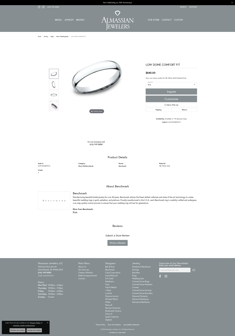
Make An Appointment (87, 275)
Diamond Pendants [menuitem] (140, 296)
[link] (53, 7)
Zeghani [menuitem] (108, 319)
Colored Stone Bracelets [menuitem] (142, 293)
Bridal (58, 19)
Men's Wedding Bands (62, 36)
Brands (80, 19)
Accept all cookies (34, 330)
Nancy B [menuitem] (108, 305)
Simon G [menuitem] (108, 313)
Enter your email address (170, 265)
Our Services (83, 269)
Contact (167, 19)
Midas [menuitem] (107, 302)
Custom (178, 19)
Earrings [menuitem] (135, 269)
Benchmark (122, 166)
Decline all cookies (17, 330)
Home (39, 36)
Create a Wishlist (85, 272)
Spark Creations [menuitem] (112, 316)
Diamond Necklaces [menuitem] (140, 299)
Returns (184, 110)
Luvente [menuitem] (108, 293)
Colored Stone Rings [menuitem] (140, 281)
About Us (82, 266)
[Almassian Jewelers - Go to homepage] (117, 20)
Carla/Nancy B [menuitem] (111, 275)
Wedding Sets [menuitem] (138, 278)
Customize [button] (171, 99)
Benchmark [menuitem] (109, 269)
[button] (182, 7)
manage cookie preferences (24, 325)
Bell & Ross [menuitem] (110, 266)
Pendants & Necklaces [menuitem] (141, 266)
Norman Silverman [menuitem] (112, 308)
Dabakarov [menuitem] (109, 281)
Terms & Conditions (114, 325)
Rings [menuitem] (134, 275)
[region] (96, 90)
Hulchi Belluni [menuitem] (111, 287)
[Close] (232, 2)
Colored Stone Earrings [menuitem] (142, 290)
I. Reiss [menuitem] (108, 290)
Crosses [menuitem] (135, 287)
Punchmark (122, 332)
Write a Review (118, 242)
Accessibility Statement (131, 325)
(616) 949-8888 (96, 144)
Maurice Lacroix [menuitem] (111, 296)
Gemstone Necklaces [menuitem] (141, 302)
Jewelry (69, 19)
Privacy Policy (100, 325)
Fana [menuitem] (107, 284)
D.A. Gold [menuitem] (109, 278)
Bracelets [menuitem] (136, 272)
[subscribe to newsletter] (193, 270)
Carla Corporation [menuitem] (112, 272)
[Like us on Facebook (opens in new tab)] (39, 7)
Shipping (158, 110)
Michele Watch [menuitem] (111, 299)
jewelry (46, 36)
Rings (52, 36)
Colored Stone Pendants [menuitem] (142, 284)
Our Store (153, 19)
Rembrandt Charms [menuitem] (113, 311)
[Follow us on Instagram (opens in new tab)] (43, 7)
